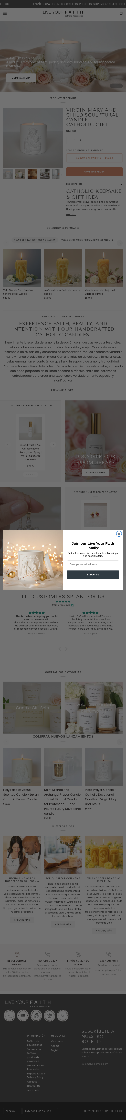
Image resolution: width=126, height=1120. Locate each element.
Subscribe (93, 574)
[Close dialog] (119, 533)
